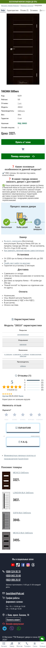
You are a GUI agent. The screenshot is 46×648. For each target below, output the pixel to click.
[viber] (13, 629)
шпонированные (23, 334)
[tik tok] (18, 566)
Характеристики (12, 10)
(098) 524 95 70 (13, 571)
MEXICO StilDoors (21, 473)
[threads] (33, 566)
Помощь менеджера (20, 156)
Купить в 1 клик (23, 142)
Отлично (39, 419)
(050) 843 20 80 (13, 575)
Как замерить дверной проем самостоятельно (24, 251)
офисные (23, 356)
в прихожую (17, 354)
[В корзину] (23, 149)
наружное (23, 344)
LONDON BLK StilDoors (23, 493)
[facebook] (23, 566)
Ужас (6, 419)
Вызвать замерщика (13, 241)
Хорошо (31, 419)
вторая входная (35, 354)
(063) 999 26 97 (13, 579)
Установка (34, 10)
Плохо (14, 419)
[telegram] (5, 629)
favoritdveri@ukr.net (15, 593)
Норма (22, 419)
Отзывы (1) (24, 10)
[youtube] (13, 566)
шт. (20, 103)
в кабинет (25, 354)
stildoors (23, 366)
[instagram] (28, 566)
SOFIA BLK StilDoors (22, 513)
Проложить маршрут (13, 619)
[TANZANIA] (23, 49)
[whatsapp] (20, 629)
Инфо (3, 10)
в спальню (8, 354)
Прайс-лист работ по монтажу (17, 263)
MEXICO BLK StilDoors (23, 533)
